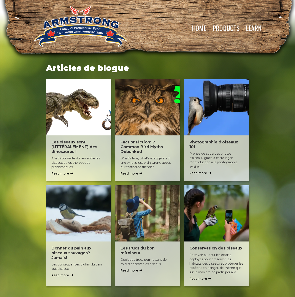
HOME (199, 28)
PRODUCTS (226, 28)
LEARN (254, 28)
